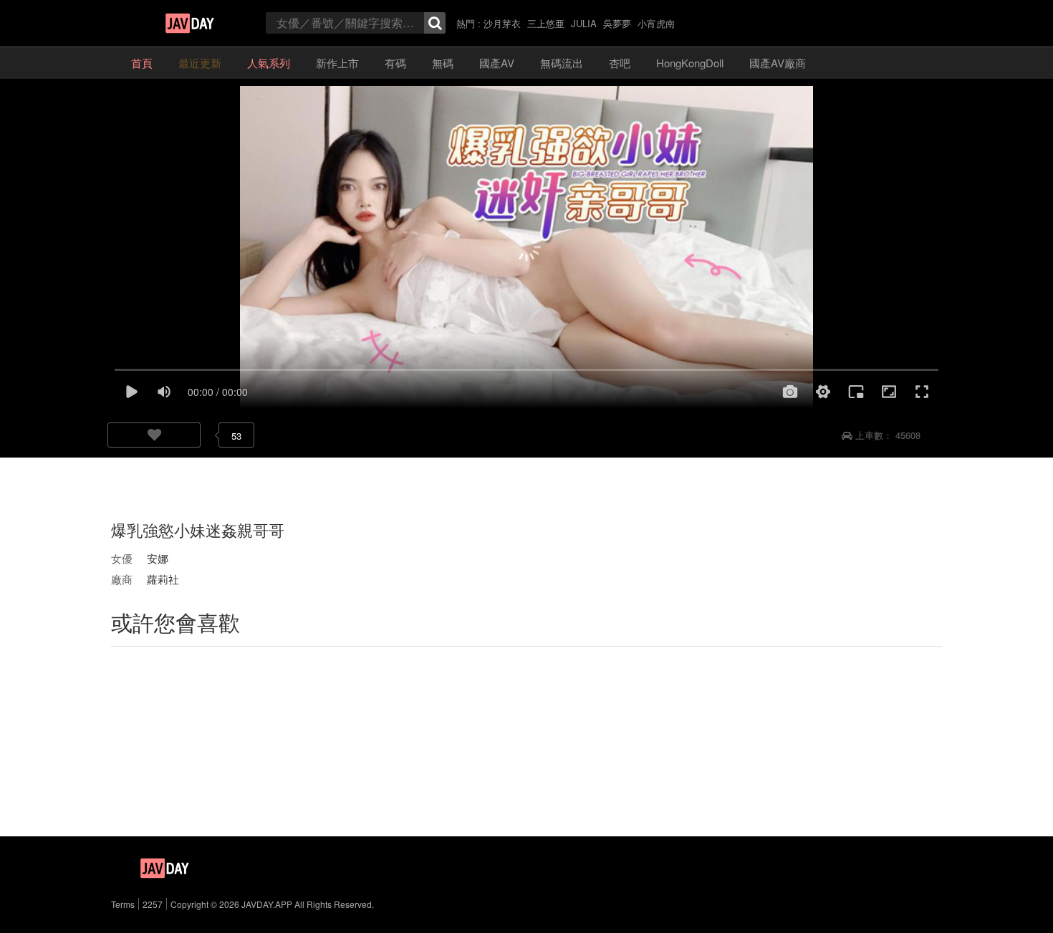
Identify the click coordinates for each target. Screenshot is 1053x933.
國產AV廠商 (777, 62)
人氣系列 (268, 62)
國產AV (496, 62)
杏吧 (619, 62)
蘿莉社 (163, 578)
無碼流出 (561, 62)
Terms (123, 904)
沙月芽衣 (502, 23)
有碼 (395, 62)
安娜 (157, 558)
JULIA (584, 23)
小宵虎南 (656, 23)
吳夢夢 (617, 23)
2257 (153, 904)
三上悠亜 (545, 23)
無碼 (442, 62)
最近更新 (199, 62)
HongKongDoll (689, 62)
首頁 (142, 62)
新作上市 (337, 62)
